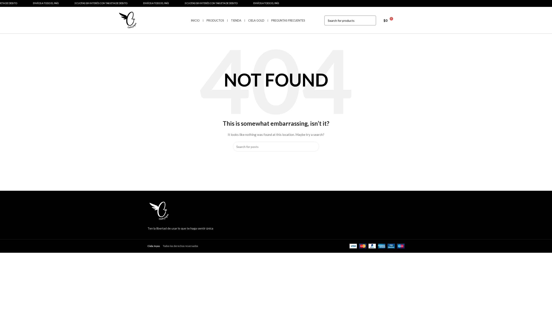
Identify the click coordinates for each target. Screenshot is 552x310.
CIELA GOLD (256, 20)
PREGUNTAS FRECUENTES (288, 20)
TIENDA (236, 20)
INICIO (195, 20)
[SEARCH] (371, 20)
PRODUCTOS (215, 20)
